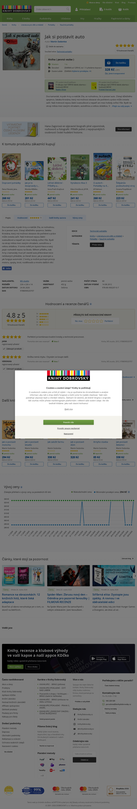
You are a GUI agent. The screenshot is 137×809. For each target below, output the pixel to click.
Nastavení (68, 434)
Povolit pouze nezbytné (68, 428)
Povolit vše (68, 422)
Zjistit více (68, 409)
